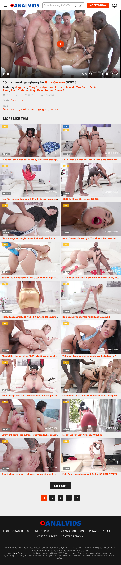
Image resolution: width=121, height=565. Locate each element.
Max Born (82, 87)
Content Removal (72, 536)
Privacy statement (101, 531)
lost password (13, 531)
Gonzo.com (17, 100)
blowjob (31, 109)
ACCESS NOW (98, 5)
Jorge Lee (21, 87)
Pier (13, 90)
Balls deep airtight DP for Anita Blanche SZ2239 (86, 317)
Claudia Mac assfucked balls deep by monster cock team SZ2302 (34, 474)
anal (23, 109)
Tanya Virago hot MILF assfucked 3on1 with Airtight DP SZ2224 (33, 395)
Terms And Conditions (70, 531)
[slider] (44, 74)
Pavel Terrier (45, 90)
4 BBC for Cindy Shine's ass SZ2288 (80, 199)
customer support (39, 531)
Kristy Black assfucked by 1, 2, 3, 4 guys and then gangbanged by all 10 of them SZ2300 (46, 317)
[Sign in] (115, 5)
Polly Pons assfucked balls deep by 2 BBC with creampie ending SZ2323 (38, 159)
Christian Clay (26, 90)
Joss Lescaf (56, 87)
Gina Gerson (55, 82)
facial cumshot (11, 109)
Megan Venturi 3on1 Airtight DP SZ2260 (82, 435)
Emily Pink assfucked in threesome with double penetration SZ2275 (36, 435)
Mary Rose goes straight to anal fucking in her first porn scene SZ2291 (37, 238)
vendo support (47, 536)
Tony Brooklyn (38, 87)
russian (55, 109)
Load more (60, 485)
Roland (69, 87)
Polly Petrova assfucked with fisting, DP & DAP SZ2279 (89, 474)
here (15, 553)
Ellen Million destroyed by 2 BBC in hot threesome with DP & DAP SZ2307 (38, 356)
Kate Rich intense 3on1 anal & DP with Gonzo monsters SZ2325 (33, 199)
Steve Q (59, 90)
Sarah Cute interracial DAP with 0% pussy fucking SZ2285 (31, 277)
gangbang (43, 109)
